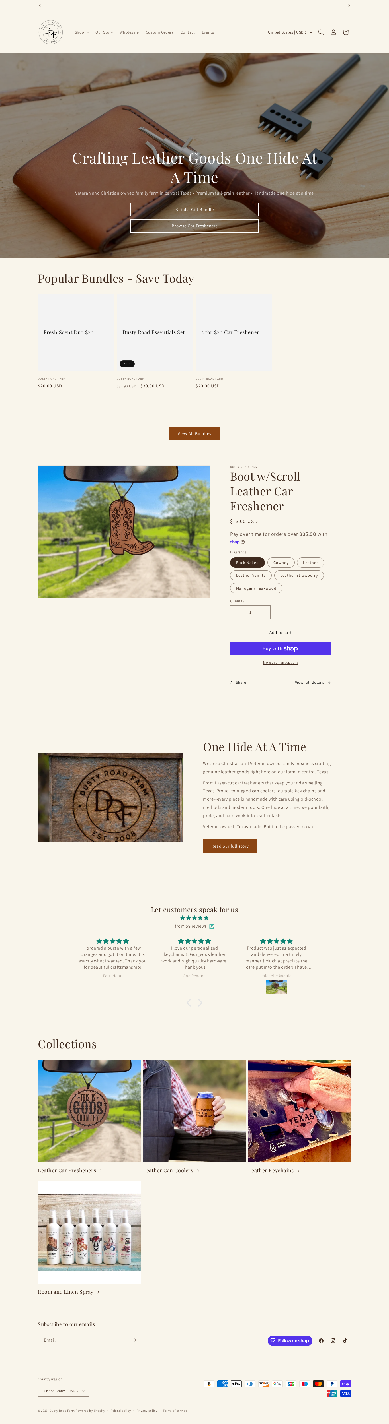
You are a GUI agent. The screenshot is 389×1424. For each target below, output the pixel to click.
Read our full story (230, 846)
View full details (309, 682)
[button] (81, 32)
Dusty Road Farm (62, 1411)
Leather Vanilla (251, 575)
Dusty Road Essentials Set (153, 332)
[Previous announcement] (40, 5)
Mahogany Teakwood (256, 588)
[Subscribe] (134, 1340)
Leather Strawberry (299, 575)
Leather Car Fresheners (67, 1170)
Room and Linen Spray (65, 1292)
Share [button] (241, 682)
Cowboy (281, 562)
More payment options (280, 662)
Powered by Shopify (90, 1411)
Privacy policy (146, 1411)
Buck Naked (247, 562)
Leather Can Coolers (168, 1170)
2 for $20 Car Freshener (230, 332)
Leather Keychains (271, 1170)
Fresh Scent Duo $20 (69, 332)
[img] (194, 918)
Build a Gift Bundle (194, 209)
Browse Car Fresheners (195, 226)
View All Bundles (194, 433)
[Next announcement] (349, 5)
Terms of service (175, 1411)
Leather (310, 562)
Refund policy (120, 1411)
